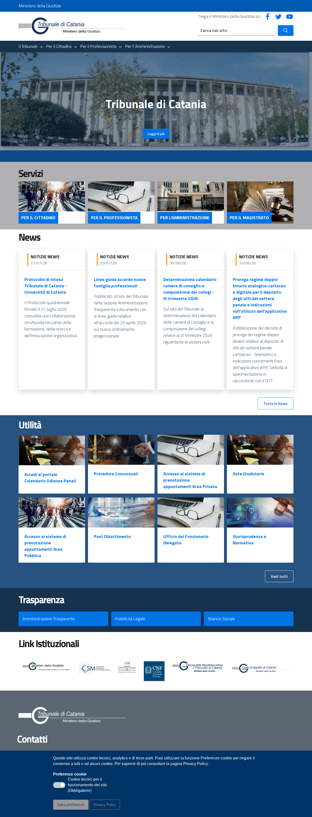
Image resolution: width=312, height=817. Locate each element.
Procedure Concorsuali (116, 473)
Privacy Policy (104, 804)
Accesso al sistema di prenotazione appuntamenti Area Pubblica (45, 546)
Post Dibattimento (112, 536)
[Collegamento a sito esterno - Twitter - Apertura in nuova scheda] (279, 16)
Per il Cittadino (38, 218)
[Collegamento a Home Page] (72, 25)
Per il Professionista (114, 218)
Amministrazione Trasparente (48, 618)
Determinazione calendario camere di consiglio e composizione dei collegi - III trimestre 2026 (189, 289)
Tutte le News (275, 403)
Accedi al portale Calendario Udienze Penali (50, 477)
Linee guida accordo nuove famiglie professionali (120, 282)
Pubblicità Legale (130, 618)
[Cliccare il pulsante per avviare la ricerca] (285, 30)
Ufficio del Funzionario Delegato (185, 539)
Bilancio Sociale (221, 618)
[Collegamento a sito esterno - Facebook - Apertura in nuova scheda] (268, 16)
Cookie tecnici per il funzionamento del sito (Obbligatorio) (87, 785)
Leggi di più (156, 133)
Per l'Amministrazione (184, 218)
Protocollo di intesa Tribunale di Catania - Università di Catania (45, 285)
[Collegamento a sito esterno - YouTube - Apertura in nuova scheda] (289, 16)
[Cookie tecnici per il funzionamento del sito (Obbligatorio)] (59, 785)
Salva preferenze (71, 804)
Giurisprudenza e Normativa (249, 539)
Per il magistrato (249, 218)
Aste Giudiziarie (248, 473)
